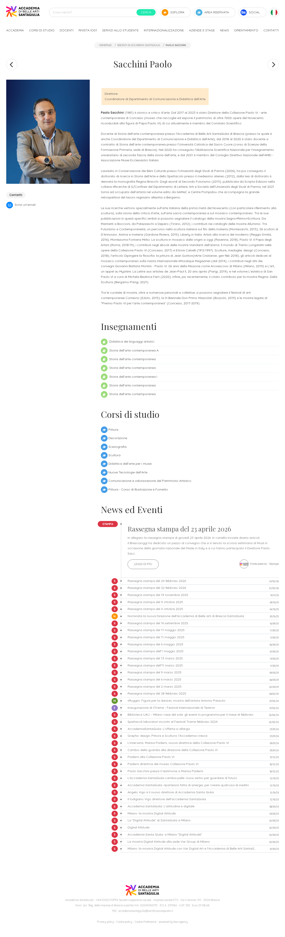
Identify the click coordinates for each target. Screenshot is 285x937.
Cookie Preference (145, 921)
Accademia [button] (15, 30)
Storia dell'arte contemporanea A (133, 350)
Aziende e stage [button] (202, 30)
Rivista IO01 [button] (88, 30)
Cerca (146, 12)
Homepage (105, 45)
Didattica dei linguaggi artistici (131, 341)
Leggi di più (143, 564)
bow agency (180, 921)
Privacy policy (105, 921)
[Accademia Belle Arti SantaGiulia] (23, 12)
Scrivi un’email (24, 205)
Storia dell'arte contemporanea (132, 359)
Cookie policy (124, 921)
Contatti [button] (271, 30)
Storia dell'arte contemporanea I (132, 377)
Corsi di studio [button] (42, 30)
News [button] (224, 30)
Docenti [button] (66, 30)
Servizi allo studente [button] (120, 30)
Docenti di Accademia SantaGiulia (138, 45)
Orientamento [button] (246, 30)
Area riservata (216, 12)
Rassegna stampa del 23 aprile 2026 (179, 528)
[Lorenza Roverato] (11, 64)
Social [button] (254, 12)
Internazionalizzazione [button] (164, 30)
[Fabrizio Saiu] (273, 64)
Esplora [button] (177, 12)
